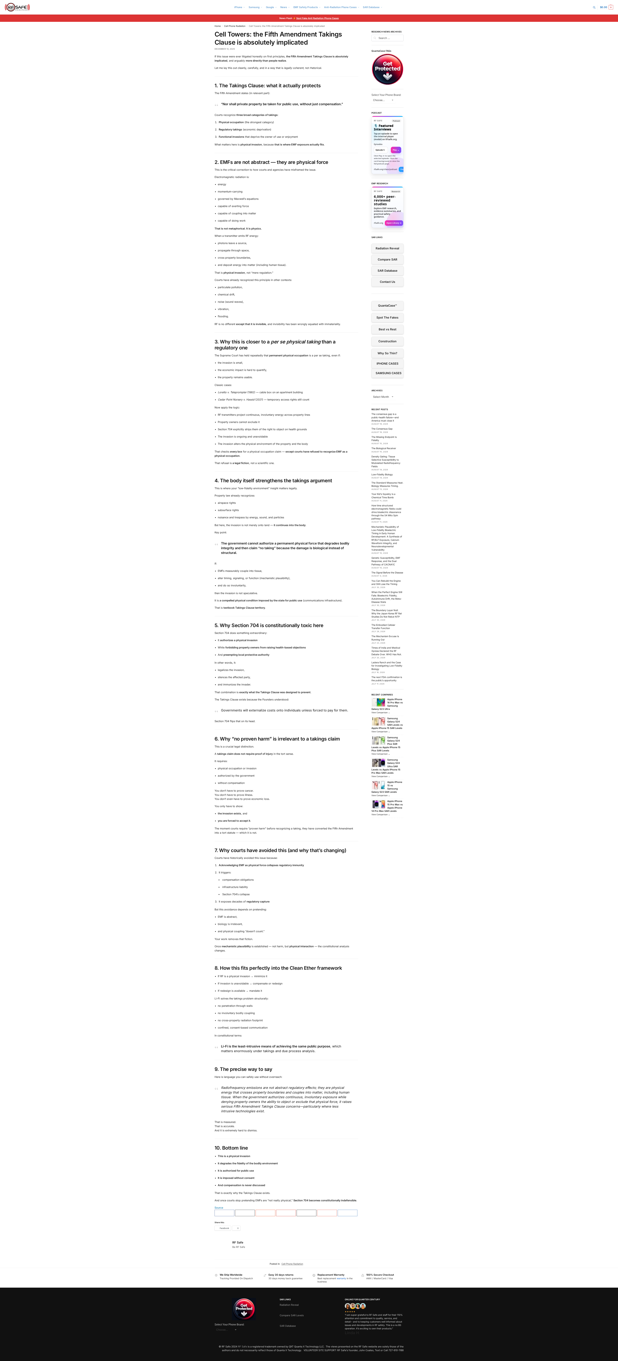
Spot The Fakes (387, 317)
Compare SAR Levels (292, 1315)
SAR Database (387, 270)
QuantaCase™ (387, 305)
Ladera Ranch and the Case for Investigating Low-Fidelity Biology (386, 665)
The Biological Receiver (383, 448)
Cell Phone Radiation (234, 26)
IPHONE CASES (387, 363)
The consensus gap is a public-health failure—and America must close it (385, 417)
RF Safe (237, 1242)
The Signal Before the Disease (387, 572)
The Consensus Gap (382, 428)
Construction (387, 341)
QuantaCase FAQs (381, 50)
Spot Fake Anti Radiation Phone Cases (317, 18)
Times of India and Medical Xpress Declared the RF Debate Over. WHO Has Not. (386, 651)
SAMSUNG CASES (388, 373)
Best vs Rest (387, 329)
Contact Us (387, 281)
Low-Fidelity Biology (382, 474)
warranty (341, 1278)
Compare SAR (387, 259)
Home (218, 26)
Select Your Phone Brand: (386, 95)
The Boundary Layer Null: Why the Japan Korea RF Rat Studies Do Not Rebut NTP (386, 613)
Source (219, 1207)
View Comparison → (380, 712)
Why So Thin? (387, 353)
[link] (387, 145)
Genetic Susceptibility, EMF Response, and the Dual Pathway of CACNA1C (385, 561)
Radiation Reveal (387, 248)
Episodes (378, 144)
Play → (396, 150)
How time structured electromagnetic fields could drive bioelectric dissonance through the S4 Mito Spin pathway (386, 512)
